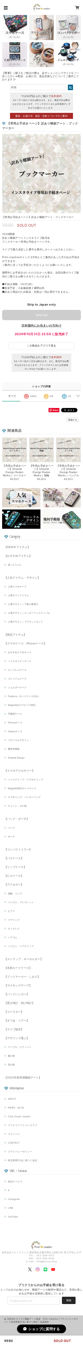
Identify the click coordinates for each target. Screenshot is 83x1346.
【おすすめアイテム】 (18, 555)
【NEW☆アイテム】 (17, 547)
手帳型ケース (15, 713)
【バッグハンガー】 (16, 994)
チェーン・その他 (17, 805)
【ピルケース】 (14, 875)
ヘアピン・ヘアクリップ (21, 946)
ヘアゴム (12, 937)
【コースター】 (14, 1011)
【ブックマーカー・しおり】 (22, 976)
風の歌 (11, 1055)
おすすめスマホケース (19, 652)
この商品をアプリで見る (41, 345)
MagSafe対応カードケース (22, 788)
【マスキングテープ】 (18, 985)
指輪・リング (15, 893)
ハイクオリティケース (19, 661)
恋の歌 (11, 1064)
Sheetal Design (16, 757)
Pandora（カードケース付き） (24, 696)
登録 (68, 1300)
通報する (72, 419)
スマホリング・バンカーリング (24, 797)
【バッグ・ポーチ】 (16, 818)
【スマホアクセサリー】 (19, 770)
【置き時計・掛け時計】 (19, 1003)
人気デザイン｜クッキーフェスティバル (29, 612)
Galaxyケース (15, 731)
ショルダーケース (17, 687)
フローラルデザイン (18, 740)
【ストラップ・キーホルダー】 (23, 959)
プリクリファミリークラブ (22, 1125)
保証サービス (15, 1181)
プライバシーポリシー (20, 1151)
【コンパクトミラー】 (18, 849)
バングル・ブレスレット (21, 902)
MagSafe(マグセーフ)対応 (22, 705)
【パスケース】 (14, 858)
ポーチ (11, 836)
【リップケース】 (15, 867)
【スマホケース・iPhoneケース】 (25, 643)
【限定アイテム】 (15, 634)
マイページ (14, 1133)
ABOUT (12, 1098)
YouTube (13, 1216)
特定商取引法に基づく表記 (22, 1160)
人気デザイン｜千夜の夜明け (23, 604)
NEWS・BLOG (16, 1107)
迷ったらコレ (15, 564)
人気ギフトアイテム (18, 595)
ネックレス (14, 928)
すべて (12, 396)
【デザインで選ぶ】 (16, 1038)
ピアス (11, 911)
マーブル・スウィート (19, 1047)
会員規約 (44, 1322)
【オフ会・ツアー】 (16, 1020)
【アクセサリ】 (14, 884)
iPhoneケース (15, 722)
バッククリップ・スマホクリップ (25, 779)
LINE (10, 1207)
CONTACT (14, 1142)
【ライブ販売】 (14, 1029)
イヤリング (14, 919)
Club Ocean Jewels (19, 1116)
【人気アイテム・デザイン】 (22, 577)
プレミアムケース (17, 678)
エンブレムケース (17, 669)
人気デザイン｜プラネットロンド (25, 621)
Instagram (14, 1199)
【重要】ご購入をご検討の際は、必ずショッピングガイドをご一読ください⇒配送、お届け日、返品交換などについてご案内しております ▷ (40, 76)
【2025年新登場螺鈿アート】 (23, 1077)
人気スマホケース (17, 586)
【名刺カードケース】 (18, 968)
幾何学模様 (14, 748)
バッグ (11, 827)
